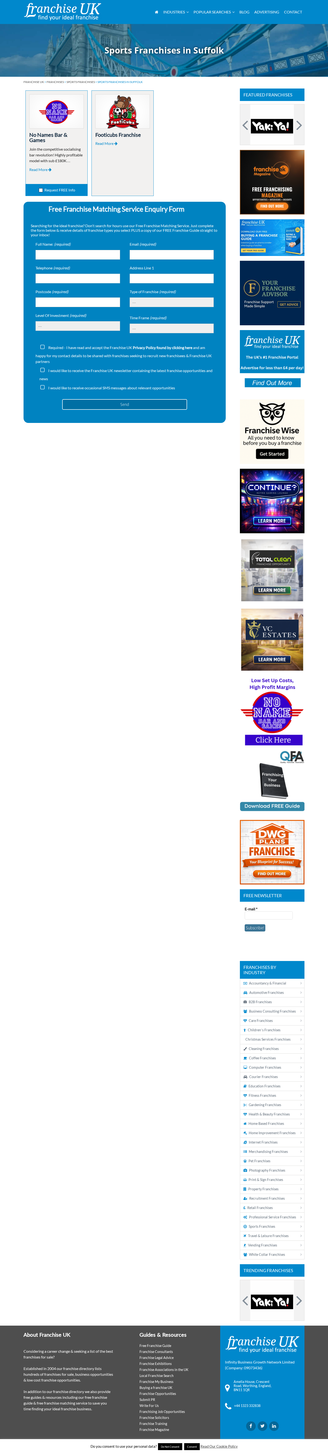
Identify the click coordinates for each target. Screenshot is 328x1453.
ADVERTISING (266, 12)
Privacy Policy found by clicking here (162, 347)
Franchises (55, 82)
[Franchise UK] (63, 11)
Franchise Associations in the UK (164, 1370)
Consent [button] (192, 1446)
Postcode (52, 291)
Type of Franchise (153, 291)
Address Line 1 (142, 268)
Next (298, 124)
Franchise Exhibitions (156, 1364)
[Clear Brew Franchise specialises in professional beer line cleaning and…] (272, 124)
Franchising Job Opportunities (162, 1412)
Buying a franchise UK (156, 1388)
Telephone (53, 268)
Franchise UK (34, 82)
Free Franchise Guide (155, 1346)
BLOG (244, 12)
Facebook (251, 1426)
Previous (246, 124)
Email (143, 244)
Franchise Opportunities (158, 1394)
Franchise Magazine (154, 1430)
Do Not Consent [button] (170, 1446)
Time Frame (148, 317)
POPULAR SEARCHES (212, 12)
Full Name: (53, 244)
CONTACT (293, 12)
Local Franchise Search (157, 1376)
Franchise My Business (156, 1382)
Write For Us (149, 1406)
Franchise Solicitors (154, 1418)
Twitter (262, 1426)
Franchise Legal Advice (157, 1358)
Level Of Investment (61, 315)
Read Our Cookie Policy (219, 1446)
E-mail (251, 909)
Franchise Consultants (156, 1352)
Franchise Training (153, 1424)
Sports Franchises (81, 82)
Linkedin (274, 1426)
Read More (38, 169)
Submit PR (147, 1400)
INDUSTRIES (174, 12)
